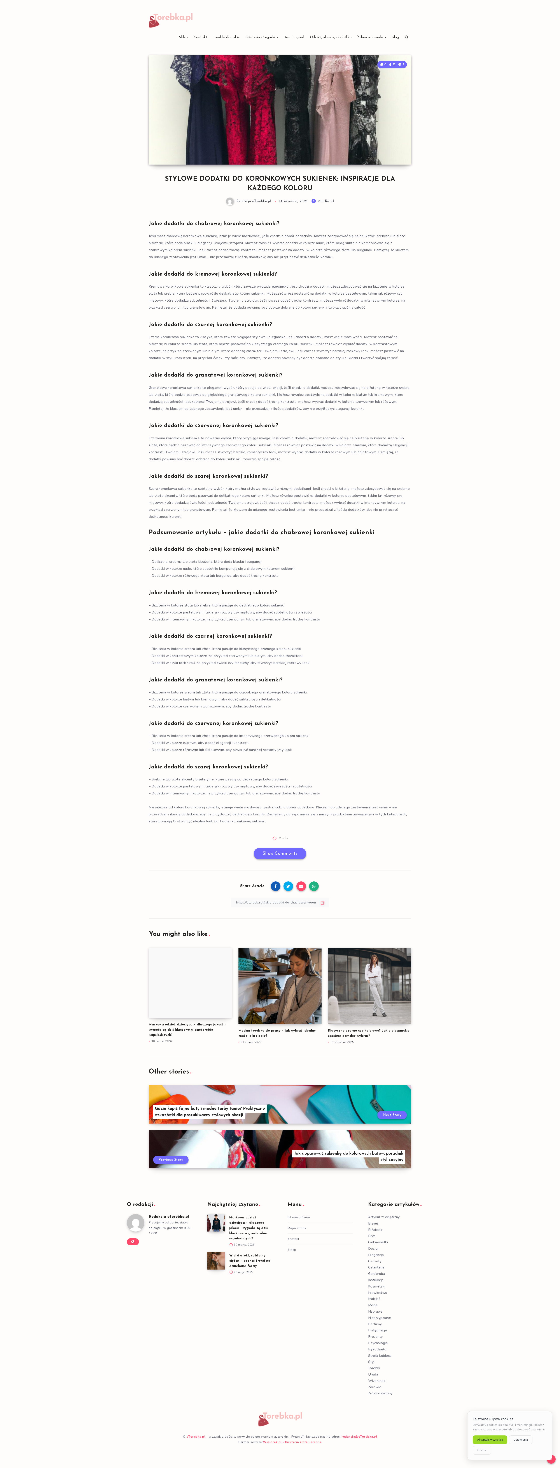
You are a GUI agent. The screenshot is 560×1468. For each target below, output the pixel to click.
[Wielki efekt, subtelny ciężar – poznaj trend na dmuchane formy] (216, 1261)
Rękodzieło (377, 1349)
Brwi (372, 1235)
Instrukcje (376, 1280)
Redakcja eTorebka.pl (169, 1217)
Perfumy (375, 1324)
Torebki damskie (226, 37)
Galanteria (376, 1267)
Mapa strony (297, 1228)
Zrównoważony (380, 1393)
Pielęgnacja (377, 1330)
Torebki (374, 1368)
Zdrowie (375, 1387)
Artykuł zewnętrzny (384, 1217)
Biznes (373, 1223)
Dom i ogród (294, 37)
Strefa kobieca (380, 1355)
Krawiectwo (377, 1292)
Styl (371, 1361)
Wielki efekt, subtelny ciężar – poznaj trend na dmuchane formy (250, 1261)
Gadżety (375, 1261)
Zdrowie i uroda (370, 37)
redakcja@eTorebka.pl (359, 1437)
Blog (395, 37)
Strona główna (299, 1217)
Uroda (373, 1374)
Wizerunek (377, 1380)
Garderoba (376, 1273)
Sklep (183, 37)
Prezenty (375, 1336)
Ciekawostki (378, 1242)
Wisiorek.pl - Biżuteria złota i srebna (292, 1442)
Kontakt (200, 37)
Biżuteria (375, 1229)
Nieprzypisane (379, 1317)
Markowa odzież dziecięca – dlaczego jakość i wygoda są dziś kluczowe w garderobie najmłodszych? (187, 1030)
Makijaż (374, 1298)
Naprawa (375, 1311)
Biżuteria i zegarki (260, 37)
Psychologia (378, 1343)
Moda (283, 838)
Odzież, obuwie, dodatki (329, 37)
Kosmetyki (376, 1286)
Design (374, 1248)
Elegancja (376, 1255)
